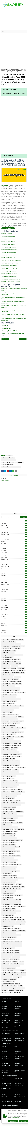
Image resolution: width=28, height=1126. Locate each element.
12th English (18, 884)
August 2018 (14, 630)
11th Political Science (18, 1065)
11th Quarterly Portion (16, 756)
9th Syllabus (4, 992)
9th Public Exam (21, 988)
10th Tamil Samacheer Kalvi (7, 727)
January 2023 (14, 530)
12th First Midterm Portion (7, 897)
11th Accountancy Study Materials (9, 263)
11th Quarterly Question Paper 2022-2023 (10, 765)
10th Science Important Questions (9, 701)
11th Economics (4, 1060)
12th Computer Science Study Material (10, 860)
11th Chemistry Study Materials (9, 249)
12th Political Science (18, 1020)
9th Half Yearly (5, 985)
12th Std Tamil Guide (6, 961)
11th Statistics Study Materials (9, 276)
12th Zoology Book (6, 974)
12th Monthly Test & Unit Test (19, 1025)
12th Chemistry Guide (18, 816)
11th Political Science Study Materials (10, 281)
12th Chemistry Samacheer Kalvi (8, 820)
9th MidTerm (4, 988)
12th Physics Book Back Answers (8, 932)
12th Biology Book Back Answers (18, 791)
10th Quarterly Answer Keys (15, 681)
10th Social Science (5, 1096)
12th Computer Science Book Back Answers (11, 851)
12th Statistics (17, 1018)
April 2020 (14, 603)
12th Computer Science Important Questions (11, 855)
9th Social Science (19, 990)
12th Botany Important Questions (9, 807)
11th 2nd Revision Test (6, 1083)
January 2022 (14, 557)
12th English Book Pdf (6, 888)
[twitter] (5, 471)
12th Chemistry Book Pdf (7, 816)
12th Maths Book (20, 919)
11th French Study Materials (8, 241)
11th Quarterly (5, 754)
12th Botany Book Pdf (6, 805)
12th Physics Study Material (7, 941)
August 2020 (14, 593)
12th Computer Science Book (8, 849)
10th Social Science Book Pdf (8, 710)
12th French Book (21, 906)
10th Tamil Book (5, 721)
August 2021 (14, 568)
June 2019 (14, 621)
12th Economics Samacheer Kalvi (8, 882)
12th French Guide (16, 910)
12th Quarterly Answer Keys (15, 944)
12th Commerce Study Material (8, 835)
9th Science (11, 990)
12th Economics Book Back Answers (9, 875)
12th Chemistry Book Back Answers (9, 813)
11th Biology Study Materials (8, 252)
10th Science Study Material (7, 705)
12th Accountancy (5, 1013)
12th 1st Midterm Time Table (8, 778)
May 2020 (14, 600)
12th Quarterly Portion (16, 946)
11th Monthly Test (5, 752)
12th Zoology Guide (17, 977)
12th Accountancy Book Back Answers (10, 780)
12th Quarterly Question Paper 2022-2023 (10, 952)
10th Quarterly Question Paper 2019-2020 (10, 688)
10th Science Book (12, 694)
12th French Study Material (7, 917)
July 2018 (14, 632)
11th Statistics (17, 1063)
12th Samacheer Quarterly (20, 955)
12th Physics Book (21, 930)
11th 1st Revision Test (19, 1081)
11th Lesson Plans (6, 328)
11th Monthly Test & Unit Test (9, 330)
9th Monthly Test (12, 988)
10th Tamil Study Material (20, 727)
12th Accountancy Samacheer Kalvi (9, 787)
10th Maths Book (20, 668)
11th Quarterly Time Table (7, 767)
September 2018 (14, 628)
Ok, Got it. (23, 1121)
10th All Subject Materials (19, 1096)
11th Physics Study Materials (8, 247)
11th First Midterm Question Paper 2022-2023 (11, 745)
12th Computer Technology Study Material (10, 871)
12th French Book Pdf (6, 910)
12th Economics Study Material (8, 884)
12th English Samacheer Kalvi (8, 893)
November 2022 (14, 534)
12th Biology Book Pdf (6, 794)
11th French (3, 1049)
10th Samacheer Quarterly (20, 692)
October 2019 (14, 612)
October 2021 (14, 564)
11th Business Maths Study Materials (10, 279)
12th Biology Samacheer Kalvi (8, 798)
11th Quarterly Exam (6, 756)
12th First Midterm (18, 895)
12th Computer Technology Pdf (8, 869)
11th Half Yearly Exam (19, 1078)
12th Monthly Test (5, 930)
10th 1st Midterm (5, 639)
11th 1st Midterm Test (6, 1085)
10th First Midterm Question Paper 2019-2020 (11, 659)
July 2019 (14, 618)
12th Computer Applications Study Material (11, 846)
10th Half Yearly (14, 666)
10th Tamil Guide (15, 723)
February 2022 (14, 555)
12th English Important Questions (9, 891)
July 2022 (14, 543)
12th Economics (4, 1015)
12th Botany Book (5, 802)
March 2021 (14, 580)
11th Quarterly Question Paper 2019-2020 (10, 763)
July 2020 (14, 596)
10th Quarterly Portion (16, 683)
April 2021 (14, 577)
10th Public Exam (14, 679)
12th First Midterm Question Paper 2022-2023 (11, 904)
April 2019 (14, 623)
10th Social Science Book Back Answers (10, 708)
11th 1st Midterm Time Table (8, 462)
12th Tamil (21, 961)
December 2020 (14, 584)
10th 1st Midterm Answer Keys (17, 639)
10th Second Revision (19, 705)
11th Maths (16, 1049)
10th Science (4, 694)
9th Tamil (10, 992)
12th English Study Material (7, 895)
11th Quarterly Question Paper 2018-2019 (10, 760)
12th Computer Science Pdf (7, 857)
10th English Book (5, 646)
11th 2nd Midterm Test (19, 1085)
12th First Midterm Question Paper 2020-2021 (11, 902)
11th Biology (4, 1053)
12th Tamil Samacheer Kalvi (7, 970)
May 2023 (14, 521)
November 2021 (14, 562)
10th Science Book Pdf (6, 699)
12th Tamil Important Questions (8, 968)
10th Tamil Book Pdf (6, 723)
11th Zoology (4, 1056)
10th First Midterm (18, 655)
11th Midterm (14, 749)
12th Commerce (19, 822)
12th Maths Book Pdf (21, 921)
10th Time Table (15, 730)
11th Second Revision (6, 769)
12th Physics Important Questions (9, 937)
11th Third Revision (6, 771)
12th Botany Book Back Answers (17, 802)
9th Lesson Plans (13, 985)
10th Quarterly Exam (6, 683)
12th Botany (17, 800)
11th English (17, 1046)
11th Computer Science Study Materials (11, 260)
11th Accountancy (5, 1058)
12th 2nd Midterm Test (19, 1040)
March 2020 (14, 605)
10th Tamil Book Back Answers (17, 721)
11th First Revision (5, 747)
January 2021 (14, 582)
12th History (17, 1015)
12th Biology (19, 789)
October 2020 (14, 589)
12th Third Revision (6, 972)
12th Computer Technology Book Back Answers (11, 864)
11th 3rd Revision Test (19, 1083)
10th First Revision (5, 666)
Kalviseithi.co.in (5, 185)
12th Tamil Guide (15, 966)
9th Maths (20, 985)
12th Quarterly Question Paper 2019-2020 (10, 950)
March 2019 (14, 625)
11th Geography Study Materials (9, 273)
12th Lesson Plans (5, 919)
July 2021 (14, 571)
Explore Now (13, 1121)
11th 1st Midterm (9, 455)
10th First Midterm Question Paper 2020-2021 (11, 661)
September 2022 (14, 539)
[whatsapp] (13, 471)
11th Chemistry (17, 1051)
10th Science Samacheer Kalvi (8, 703)
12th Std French (5, 959)
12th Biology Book (6, 791)
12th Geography (4, 1018)
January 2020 (14, 609)
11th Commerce (17, 1058)
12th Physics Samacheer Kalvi (8, 939)
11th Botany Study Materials (8, 255)
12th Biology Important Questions (9, 796)
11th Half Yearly (14, 747)
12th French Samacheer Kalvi (8, 915)
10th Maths (13, 668)
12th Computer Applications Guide (9, 842)
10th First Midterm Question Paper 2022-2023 (11, 663)
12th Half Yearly (18, 917)
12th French (13, 906)
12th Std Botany (16, 957)
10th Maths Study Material (7, 677)
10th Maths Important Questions (17, 672)
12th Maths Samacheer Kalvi (7, 926)
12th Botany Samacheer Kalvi (8, 809)
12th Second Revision (6, 957)
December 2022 (14, 532)
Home (2, 69)
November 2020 (14, 587)
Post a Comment (5, 480)
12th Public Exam (18, 941)
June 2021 (14, 573)
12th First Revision (5, 906)
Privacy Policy (15, 1117)
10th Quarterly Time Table (7, 692)
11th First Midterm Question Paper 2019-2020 (14, 69)
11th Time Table (15, 771)
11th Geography (4, 1063)
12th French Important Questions (9, 913)
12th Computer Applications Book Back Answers (12, 840)
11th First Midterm (19, 462)
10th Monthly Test (5, 679)
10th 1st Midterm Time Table (8, 644)
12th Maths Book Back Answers (8, 921)
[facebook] (2, 471)
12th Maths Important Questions (17, 924)
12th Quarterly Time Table (7, 955)
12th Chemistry (17, 1006)
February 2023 (14, 527)
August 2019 (14, 616)
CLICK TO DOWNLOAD (8, 228)
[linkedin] (10, 471)
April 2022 (14, 550)
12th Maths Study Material (7, 928)
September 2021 (14, 566)
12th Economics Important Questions (9, 880)
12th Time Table (15, 972)
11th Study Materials (6, 233)
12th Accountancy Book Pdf (7, 783)
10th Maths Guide (5, 672)
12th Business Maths (5, 1020)
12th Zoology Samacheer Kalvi (8, 981)
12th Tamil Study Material (20, 970)
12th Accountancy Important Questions (10, 785)
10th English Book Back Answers (17, 646)
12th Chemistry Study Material (8, 822)
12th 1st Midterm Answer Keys (17, 774)
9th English (17, 983)
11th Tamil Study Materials (8, 236)
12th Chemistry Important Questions (9, 818)
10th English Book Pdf (6, 648)
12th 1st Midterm (5, 774)
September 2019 (14, 614)
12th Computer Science (19, 1011)
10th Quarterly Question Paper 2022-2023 (10, 690)
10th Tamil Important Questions (8, 725)
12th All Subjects (4, 1022)
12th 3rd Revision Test (19, 1038)
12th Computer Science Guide (8, 853)
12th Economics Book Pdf (7, 877)
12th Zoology (22, 972)
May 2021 (14, 575)
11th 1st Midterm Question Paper (9, 460)
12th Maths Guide (5, 924)
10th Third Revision (6, 730)
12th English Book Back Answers (17, 886)
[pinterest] (8, 471)
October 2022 (14, 536)
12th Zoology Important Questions (9, 979)
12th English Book (5, 886)
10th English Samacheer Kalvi (8, 652)
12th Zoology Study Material (8, 983)
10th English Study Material (7, 655)
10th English (18, 644)
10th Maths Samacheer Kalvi (7, 674)
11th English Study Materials (8, 239)
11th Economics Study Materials (9, 268)
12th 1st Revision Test (19, 1036)
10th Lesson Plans (5, 668)
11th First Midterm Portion (7, 464)
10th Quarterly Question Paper (8, 685)
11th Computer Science (19, 1056)
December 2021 (14, 559)
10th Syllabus (21, 716)
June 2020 (14, 598)
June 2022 (14, 546)
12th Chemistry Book (19, 811)
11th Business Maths (5, 1065)
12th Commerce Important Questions (9, 831)
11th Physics (4, 1051)
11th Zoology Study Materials (8, 257)
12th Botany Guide (16, 805)
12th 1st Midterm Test (6, 1040)
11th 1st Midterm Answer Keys (8, 457)
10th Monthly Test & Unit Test (6, 1102)
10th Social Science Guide (7, 712)
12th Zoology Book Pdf (7, 977)
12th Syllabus (15, 961)
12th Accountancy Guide (20, 783)
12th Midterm (17, 928)
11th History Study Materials (8, 271)
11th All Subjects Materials (7, 1068)
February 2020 (14, 607)
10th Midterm (17, 677)
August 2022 (14, 541)
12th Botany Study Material (7, 811)
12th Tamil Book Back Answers (17, 963)
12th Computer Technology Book (9, 862)
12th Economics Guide (18, 877)
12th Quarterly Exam (6, 946)
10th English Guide (16, 648)
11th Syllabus (4, 325)
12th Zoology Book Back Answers (18, 974)
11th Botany (17, 1053)
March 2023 (14, 525)
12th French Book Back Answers (8, 908)
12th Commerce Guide (19, 829)
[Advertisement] (14, 20)
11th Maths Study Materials (8, 244)
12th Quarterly (5, 944)
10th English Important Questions (9, 650)
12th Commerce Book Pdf (7, 829)
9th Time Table (17, 992)
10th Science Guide (17, 699)
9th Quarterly (5, 990)
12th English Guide (16, 888)
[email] (16, 471)
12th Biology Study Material (7, 800)
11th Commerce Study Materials (9, 265)
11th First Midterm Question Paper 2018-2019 (11, 741)
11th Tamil (3, 1046)
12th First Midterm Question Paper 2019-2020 (11, 899)
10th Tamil (4, 719)
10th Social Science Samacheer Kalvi (9, 716)
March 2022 (14, 552)
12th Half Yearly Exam (19, 1033)
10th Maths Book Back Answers (8, 670)
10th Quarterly (5, 681)
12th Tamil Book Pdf (6, 966)
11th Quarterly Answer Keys (15, 754)
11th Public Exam (14, 752)
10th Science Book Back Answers (8, 696)
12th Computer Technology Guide (9, 866)
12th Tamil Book (5, 963)
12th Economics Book (6, 873)
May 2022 (14, 548)
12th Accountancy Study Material (8, 789)
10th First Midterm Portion (7, 657)
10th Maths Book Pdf (21, 670)
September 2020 (14, 591)
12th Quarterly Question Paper (8, 948)
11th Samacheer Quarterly (20, 767)
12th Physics (13, 930)
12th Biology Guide (17, 794)
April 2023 (14, 523)
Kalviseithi (4, 84)
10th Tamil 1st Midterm (13, 719)
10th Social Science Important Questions (10, 714)
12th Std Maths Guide (14, 959)
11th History (17, 1060)
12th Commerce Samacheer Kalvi (9, 833)
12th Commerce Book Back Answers (9, 827)
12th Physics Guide (16, 935)
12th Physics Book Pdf (6, 935)
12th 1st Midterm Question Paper (9, 776)
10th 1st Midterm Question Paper (9, 641)
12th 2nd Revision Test (6, 1038)
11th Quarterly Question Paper (8, 758)
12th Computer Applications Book (9, 838)
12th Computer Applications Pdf (8, 844)
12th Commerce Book (6, 824)
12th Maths (13, 919)
